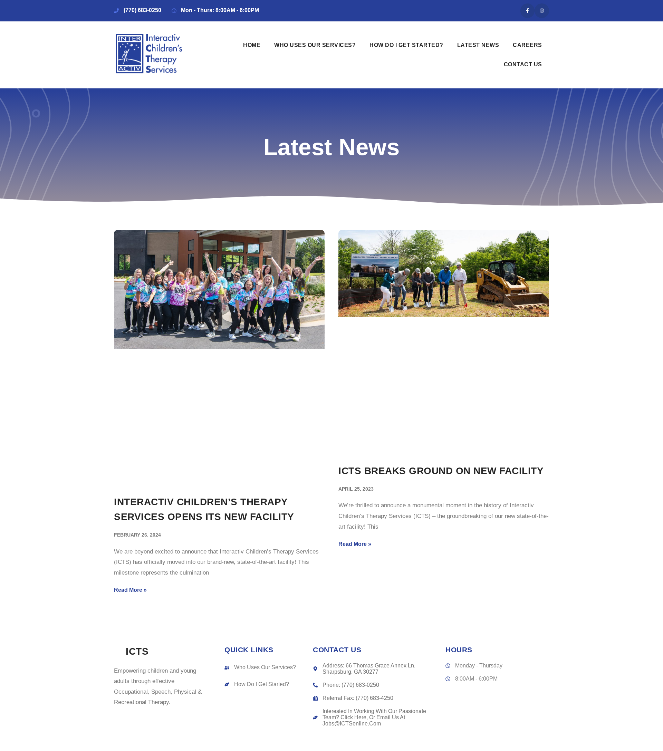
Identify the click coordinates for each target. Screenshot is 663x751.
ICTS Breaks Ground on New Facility (441, 470)
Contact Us (523, 64)
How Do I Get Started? (406, 45)
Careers (527, 45)
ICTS (137, 651)
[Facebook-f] (527, 10)
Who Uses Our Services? (315, 45)
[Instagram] (542, 10)
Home (251, 45)
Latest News (478, 45)
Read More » (130, 590)
